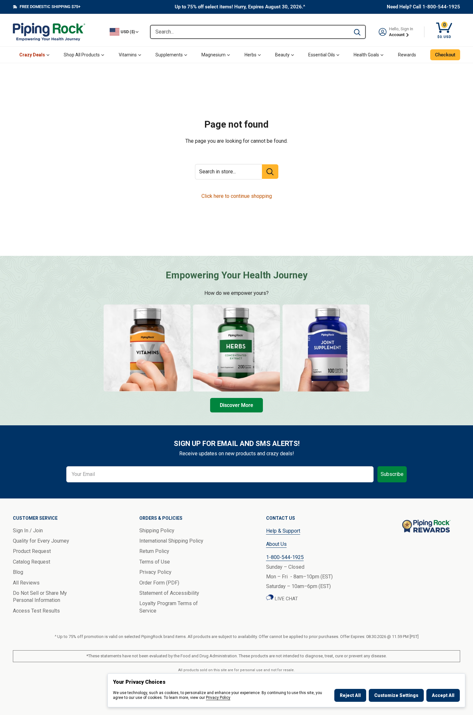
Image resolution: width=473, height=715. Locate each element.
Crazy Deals (32, 54)
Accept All (443, 695)
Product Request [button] (32, 551)
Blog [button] (18, 572)
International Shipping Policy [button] (171, 541)
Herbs (250, 54)
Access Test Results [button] (36, 611)
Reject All (350, 695)
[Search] (357, 31)
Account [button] (397, 34)
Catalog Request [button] (31, 562)
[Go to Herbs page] (236, 347)
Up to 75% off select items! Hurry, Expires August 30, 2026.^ (240, 7)
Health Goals (366, 54)
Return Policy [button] (154, 551)
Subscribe (392, 474)
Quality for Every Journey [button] (41, 541)
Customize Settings (396, 695)
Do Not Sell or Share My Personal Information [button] (40, 596)
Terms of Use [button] (154, 562)
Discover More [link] (236, 405)
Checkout (445, 55)
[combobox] (250, 31)
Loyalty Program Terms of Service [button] (168, 607)
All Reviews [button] (26, 583)
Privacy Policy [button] (155, 572)
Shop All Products (82, 54)
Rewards (407, 54)
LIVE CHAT (286, 599)
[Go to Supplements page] (326, 347)
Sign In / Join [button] (28, 530)
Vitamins (128, 54)
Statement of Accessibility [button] (169, 593)
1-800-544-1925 (285, 557)
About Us (276, 544)
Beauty (282, 54)
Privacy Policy (218, 697)
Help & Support (283, 531)
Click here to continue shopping (236, 196)
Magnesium (213, 54)
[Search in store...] (270, 171)
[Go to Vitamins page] (147, 347)
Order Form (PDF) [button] (159, 583)
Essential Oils (321, 54)
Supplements (169, 54)
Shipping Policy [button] (156, 530)
